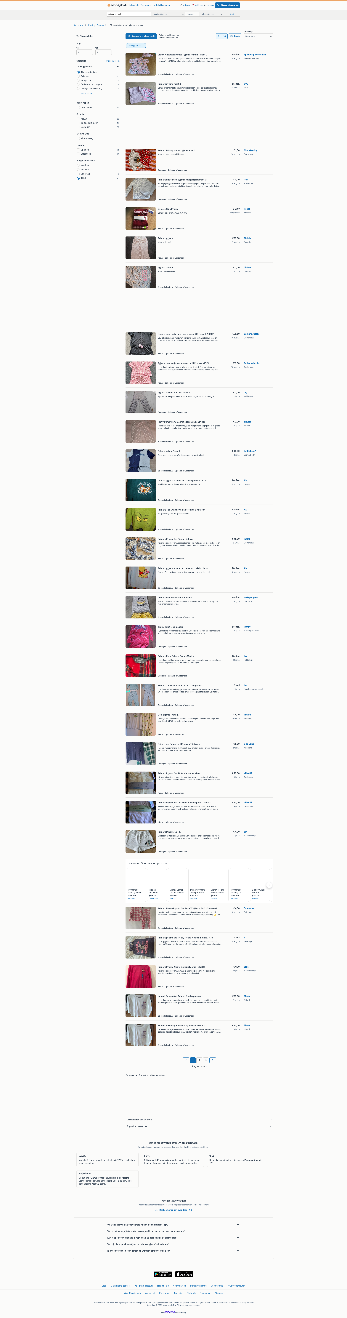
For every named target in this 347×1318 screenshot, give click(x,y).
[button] (197, 5)
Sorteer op (248, 32)
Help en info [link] (134, 5)
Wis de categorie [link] (113, 61)
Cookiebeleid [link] (217, 1286)
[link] (117, 5)
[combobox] (129, 14)
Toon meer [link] (85, 93)
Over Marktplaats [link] (132, 1293)
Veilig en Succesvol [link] (143, 1286)
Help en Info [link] (163, 1286)
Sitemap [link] (219, 1293)
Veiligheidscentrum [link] (162, 5)
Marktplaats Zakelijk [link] (120, 1286)
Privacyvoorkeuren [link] (236, 1286)
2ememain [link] (205, 1293)
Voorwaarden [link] (146, 5)
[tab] (222, 36)
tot (96, 48)
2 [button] (199, 1060)
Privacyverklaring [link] (198, 1286)
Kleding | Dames (134, 45)
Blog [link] (104, 1286)
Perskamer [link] (164, 1293)
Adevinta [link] (178, 1293)
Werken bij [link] (150, 1293)
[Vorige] (186, 1060)
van (78, 48)
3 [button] (206, 1060)
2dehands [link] (191, 1293)
